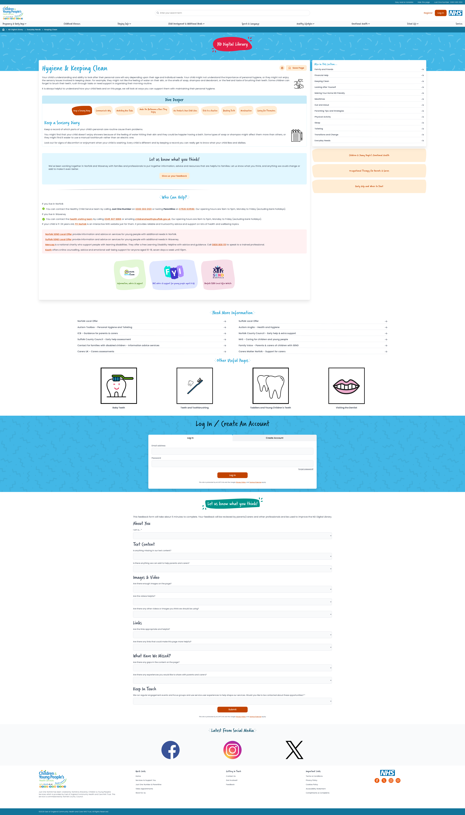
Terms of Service (255, 482)
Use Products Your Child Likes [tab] (185, 110)
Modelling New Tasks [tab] (124, 110)
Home (138, 776)
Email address (158, 446)
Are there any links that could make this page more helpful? (162, 641)
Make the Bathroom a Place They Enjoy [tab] (153, 110)
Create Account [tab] (274, 437)
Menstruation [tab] (246, 110)
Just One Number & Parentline (148, 785)
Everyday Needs (34, 29)
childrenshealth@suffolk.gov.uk (152, 219)
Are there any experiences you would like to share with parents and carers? (170, 675)
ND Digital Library (15, 29)
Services (459, 24)
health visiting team (81, 219)
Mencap (50, 244)
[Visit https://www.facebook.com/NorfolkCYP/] (170, 750)
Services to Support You (146, 780)
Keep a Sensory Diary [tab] (82, 110)
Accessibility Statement (316, 789)
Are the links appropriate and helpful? (151, 629)
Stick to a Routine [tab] (210, 110)
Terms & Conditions (314, 776)
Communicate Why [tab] (103, 110)
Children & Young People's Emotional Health (369, 155)
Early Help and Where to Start (369, 186)
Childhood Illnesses (72, 24)
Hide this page (424, 2)
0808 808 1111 (219, 244)
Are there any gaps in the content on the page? (156, 662)
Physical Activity (323, 117)
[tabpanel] (174, 130)
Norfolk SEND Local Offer (58, 234)
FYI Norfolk (80, 224)
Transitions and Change (326, 134)
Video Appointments (144, 789)
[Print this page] (282, 68)
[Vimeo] (398, 780)
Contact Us (231, 776)
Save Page (298, 67)
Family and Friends (324, 69)
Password (156, 458)
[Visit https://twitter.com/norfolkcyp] (294, 750)
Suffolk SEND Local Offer (58, 239)
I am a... (137, 530)
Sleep (317, 123)
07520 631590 (186, 209)
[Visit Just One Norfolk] (387, 774)
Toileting (319, 129)
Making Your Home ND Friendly (330, 93)
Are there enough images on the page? (152, 583)
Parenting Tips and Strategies (329, 111)
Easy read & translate (404, 2)
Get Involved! (231, 780)
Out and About (322, 105)
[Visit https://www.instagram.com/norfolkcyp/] (232, 750)
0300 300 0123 (448, 2)
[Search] (158, 13)
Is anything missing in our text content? (152, 550)
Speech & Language (250, 24)
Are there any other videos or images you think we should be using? (166, 609)
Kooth (48, 249)
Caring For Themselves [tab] (266, 110)
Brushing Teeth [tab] (229, 110)
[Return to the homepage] (3, 29)
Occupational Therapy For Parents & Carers (369, 171)
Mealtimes (320, 99)
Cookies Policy (312, 785)
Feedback (230, 785)
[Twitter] (384, 780)
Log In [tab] (190, 437)
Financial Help (322, 75)
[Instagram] (391, 780)
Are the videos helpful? (144, 596)
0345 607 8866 (113, 219)
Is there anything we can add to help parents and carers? (161, 563)
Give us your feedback (174, 175)
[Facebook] (377, 780)
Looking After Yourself (325, 87)
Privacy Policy (241, 482)
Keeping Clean (322, 81)
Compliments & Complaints (317, 793)
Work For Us (141, 793)
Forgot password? (305, 469)
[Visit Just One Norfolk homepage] (58, 13)
